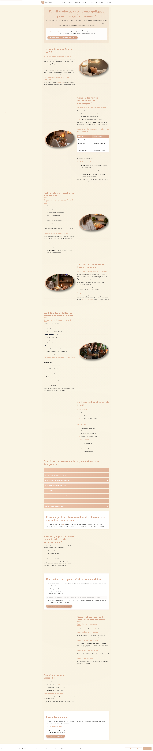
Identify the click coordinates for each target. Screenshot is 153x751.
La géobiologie (92, 2)
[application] (79, 2)
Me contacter (108, 2)
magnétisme (54, 32)
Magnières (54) (56, 729)
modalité (94, 628)
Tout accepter (147, 748)
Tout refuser (138, 748)
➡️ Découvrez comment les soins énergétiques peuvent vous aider (62, 37)
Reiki (50, 32)
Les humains (76, 2)
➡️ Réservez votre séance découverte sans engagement (59, 606)
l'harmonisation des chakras (63, 32)
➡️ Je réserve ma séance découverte (55, 736)
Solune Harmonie (60, 82)
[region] (76, 747)
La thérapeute (69, 2)
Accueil (63, 2)
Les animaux (84, 2)
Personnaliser (129, 748)
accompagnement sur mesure (88, 299)
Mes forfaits (101, 2)
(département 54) (61, 685)
